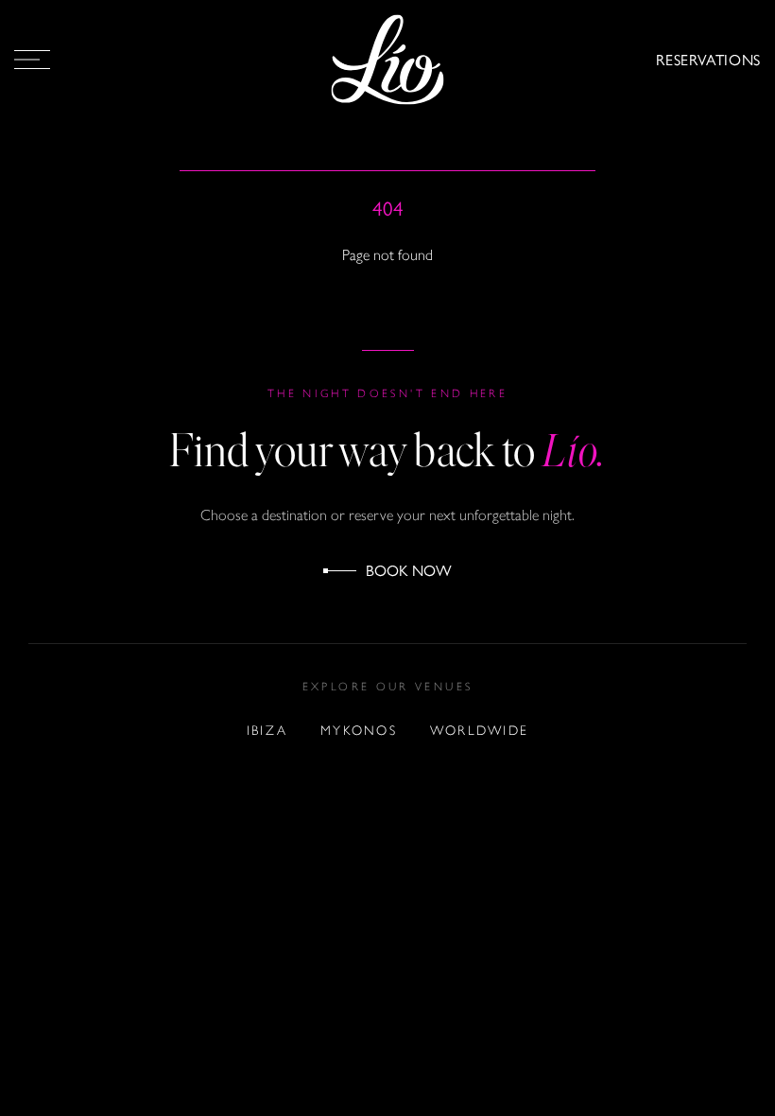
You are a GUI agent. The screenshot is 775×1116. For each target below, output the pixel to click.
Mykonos (358, 731)
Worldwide (479, 731)
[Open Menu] (32, 59)
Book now (409, 570)
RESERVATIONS (708, 59)
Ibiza (267, 731)
